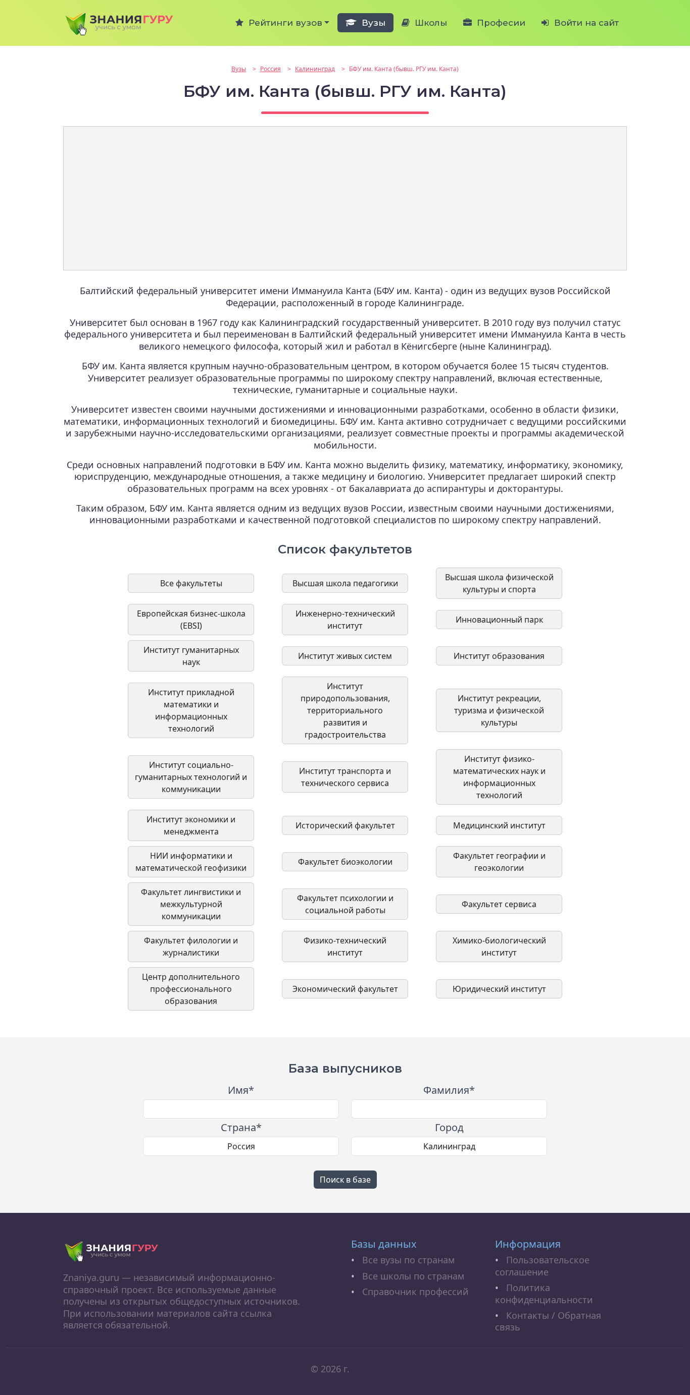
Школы (428, 23)
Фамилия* (449, 1090)
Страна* (241, 1127)
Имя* (241, 1090)
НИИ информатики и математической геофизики (191, 861)
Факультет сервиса (499, 904)
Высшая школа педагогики (345, 583)
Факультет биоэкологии (345, 861)
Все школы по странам (413, 1276)
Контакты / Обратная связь (548, 1321)
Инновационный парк (499, 619)
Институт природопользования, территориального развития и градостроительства (345, 710)
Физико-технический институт (345, 946)
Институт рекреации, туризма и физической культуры (499, 710)
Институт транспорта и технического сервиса (345, 777)
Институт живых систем (345, 655)
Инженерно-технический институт (345, 619)
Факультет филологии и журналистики (191, 946)
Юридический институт (499, 988)
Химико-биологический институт (499, 946)
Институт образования (499, 655)
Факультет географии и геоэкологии (499, 861)
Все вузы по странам (408, 1260)
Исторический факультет (345, 825)
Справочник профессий (415, 1292)
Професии (498, 23)
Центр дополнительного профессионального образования (191, 989)
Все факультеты (191, 583)
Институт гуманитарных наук (191, 655)
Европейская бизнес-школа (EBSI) (191, 619)
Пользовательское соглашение (542, 1265)
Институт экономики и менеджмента (190, 825)
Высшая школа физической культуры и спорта (499, 583)
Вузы (371, 23)
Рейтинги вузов (282, 23)
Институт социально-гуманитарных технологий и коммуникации (191, 777)
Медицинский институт (499, 825)
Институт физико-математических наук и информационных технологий (499, 777)
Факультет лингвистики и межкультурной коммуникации (191, 904)
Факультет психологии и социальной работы (345, 904)
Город (449, 1127)
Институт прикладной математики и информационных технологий (191, 710)
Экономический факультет (345, 988)
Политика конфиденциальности (544, 1293)
